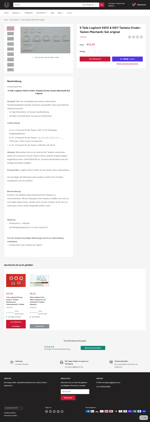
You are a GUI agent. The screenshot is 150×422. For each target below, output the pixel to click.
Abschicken (68, 398)
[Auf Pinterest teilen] (133, 36)
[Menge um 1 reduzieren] (89, 51)
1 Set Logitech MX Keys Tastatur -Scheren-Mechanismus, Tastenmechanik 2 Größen (15, 300)
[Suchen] (101, 5)
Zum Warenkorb (95, 59)
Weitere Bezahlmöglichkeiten (127, 64)
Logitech (83, 37)
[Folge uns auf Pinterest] (58, 411)
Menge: (82, 51)
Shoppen (15, 13)
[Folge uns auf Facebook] (46, 411)
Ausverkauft (39, 326)
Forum (69, 13)
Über (52, 13)
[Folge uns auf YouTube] (62, 411)
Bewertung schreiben (93, 348)
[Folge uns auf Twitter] (50, 411)
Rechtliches (40, 13)
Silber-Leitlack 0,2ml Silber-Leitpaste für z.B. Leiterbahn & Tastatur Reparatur (38, 300)
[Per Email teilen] (141, 36)
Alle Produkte (14, 20)
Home (6, 13)
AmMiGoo (33, 307)
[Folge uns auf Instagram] (54, 411)
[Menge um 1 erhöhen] (100, 51)
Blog (59, 13)
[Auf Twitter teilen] (137, 36)
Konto (111, 6)
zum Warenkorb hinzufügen (16, 324)
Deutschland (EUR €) (11, 408)
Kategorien (29, 13)
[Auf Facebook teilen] (129, 36)
